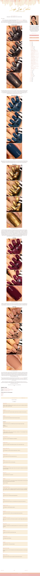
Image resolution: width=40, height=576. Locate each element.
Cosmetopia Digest (5, 505)
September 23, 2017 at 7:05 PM (6, 487)
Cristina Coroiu (5, 454)
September (32, 49)
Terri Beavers (5, 403)
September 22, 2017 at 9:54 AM (6, 416)
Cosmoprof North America (19, 20)
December (32, 46)
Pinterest (2, 395)
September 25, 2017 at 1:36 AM (6, 511)
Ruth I (4, 493)
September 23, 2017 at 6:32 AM (6, 479)
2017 (31, 45)
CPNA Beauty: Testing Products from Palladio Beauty (35, 56)
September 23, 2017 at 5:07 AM (6, 466)
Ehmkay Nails (4, 472)
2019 (31, 43)
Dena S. (4, 499)
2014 (31, 79)
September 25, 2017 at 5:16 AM (6, 524)
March (32, 74)
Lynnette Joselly (5, 554)
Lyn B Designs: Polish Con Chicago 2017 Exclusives (34, 57)
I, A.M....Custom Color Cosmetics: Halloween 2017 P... (34, 51)
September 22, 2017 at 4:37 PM (6, 437)
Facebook (2, 393)
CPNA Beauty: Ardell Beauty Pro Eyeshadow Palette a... (34, 50)
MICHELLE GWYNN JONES (6, 448)
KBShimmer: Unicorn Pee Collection (35, 66)
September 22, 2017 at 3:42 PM (6, 430)
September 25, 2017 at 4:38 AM (6, 517)
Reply (3, 407)
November (32, 47)
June (31, 71)
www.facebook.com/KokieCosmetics (8, 389)
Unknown (4, 415)
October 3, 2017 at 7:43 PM (6, 555)
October (32, 48)
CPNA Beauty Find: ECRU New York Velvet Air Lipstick (34, 63)
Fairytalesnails (5, 536)
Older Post (26, 570)
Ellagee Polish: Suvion (33, 67)
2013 (31, 80)
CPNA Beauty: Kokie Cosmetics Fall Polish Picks (35, 54)
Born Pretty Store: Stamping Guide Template (34, 65)
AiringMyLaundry (5, 442)
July (31, 70)
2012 (31, 81)
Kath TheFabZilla (5, 436)
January (32, 76)
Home (14, 570)
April (32, 73)
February (32, 75)
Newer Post (2, 570)
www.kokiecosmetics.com (6, 388)
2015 (31, 78)
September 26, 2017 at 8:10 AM (6, 542)
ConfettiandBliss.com (6, 486)
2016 (31, 77)
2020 (31, 42)
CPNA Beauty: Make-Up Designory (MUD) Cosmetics (34, 60)
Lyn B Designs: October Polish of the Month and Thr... (35, 53)
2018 (31, 44)
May (31, 72)
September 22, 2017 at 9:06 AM (6, 410)
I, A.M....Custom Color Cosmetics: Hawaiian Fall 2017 (34, 59)
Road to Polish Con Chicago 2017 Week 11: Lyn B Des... (34, 62)
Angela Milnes (5, 523)
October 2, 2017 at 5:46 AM (6, 548)
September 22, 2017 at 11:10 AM (6, 422)
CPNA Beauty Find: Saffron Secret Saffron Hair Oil (34, 68)
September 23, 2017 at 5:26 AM (6, 473)
